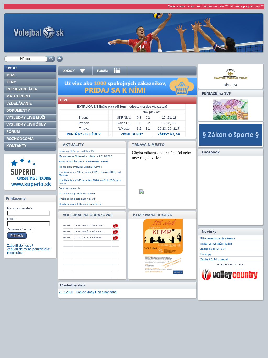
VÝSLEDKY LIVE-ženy (26, 124)
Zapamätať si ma (19, 229)
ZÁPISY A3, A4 (169, 134)
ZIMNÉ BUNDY (132, 134)
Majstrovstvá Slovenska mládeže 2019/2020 (85, 156)
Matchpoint (18, 96)
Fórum (13, 131)
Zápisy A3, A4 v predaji (214, 259)
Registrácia (15, 253)
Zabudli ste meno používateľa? (29, 249)
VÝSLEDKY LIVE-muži (25, 117)
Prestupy (205, 254)
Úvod (11, 68)
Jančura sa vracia (69, 188)
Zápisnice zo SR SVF (213, 248)
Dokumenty (18, 110)
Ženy (11, 82)
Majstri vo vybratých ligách (216, 243)
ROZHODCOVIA (20, 139)
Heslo (11, 219)
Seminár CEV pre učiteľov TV (76, 151)
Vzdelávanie (19, 103)
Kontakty (16, 146)
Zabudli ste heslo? (20, 245)
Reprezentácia (21, 89)
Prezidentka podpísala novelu (77, 193)
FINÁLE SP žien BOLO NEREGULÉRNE (83, 161)
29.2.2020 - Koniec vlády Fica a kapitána (88, 292)
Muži (10, 75)
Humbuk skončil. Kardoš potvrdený (80, 204)
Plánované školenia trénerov (217, 238)
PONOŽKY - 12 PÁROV (83, 134)
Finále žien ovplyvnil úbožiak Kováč (80, 166)
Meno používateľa (20, 208)
